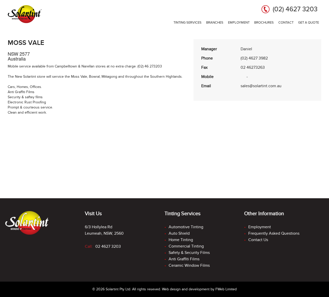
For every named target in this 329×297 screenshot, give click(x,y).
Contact (286, 23)
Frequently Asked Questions (273, 233)
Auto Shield (179, 233)
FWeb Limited (226, 289)
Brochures (264, 23)
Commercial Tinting (186, 246)
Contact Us (258, 239)
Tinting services (187, 23)
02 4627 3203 (108, 246)
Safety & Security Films (189, 252)
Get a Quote (308, 23)
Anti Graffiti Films (184, 259)
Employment (239, 23)
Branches (214, 23)
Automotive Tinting (186, 227)
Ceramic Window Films (189, 265)
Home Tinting (181, 239)
